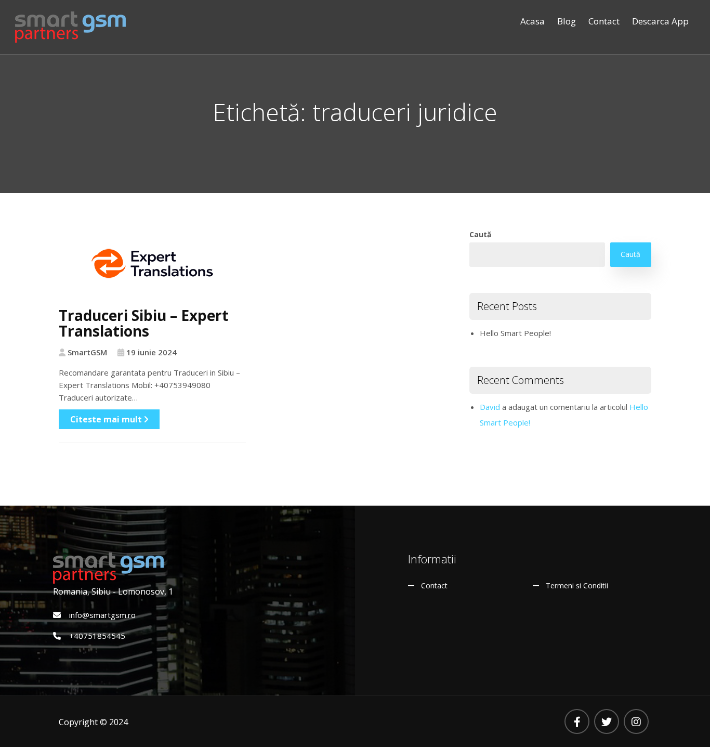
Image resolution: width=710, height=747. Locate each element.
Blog (566, 21)
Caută (480, 234)
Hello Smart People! (515, 333)
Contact (604, 21)
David (490, 407)
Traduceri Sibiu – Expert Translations (144, 323)
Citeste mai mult (107, 419)
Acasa (532, 21)
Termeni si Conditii (577, 585)
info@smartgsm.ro (102, 615)
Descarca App (660, 21)
